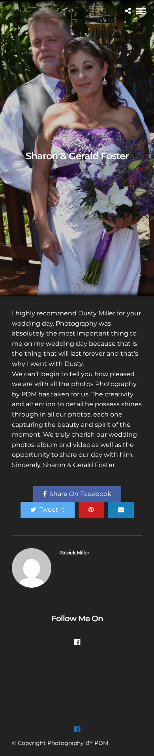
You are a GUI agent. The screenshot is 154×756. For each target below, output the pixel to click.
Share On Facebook (80, 494)
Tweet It (52, 509)
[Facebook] (77, 642)
